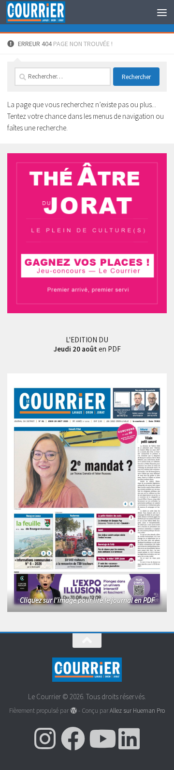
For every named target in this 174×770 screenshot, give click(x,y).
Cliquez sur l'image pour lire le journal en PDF (87, 600)
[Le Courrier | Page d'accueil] (45, 12)
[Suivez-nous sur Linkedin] (129, 738)
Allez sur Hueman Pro (137, 710)
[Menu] (162, 12)
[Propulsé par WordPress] (73, 710)
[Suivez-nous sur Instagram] (45, 738)
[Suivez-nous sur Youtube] (101, 738)
